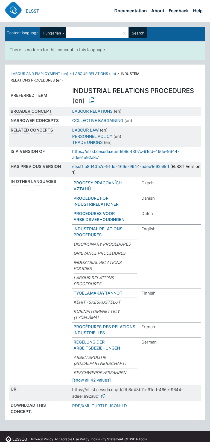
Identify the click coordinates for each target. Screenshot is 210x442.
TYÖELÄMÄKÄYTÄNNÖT (98, 293)
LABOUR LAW (85, 130)
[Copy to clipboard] (91, 100)
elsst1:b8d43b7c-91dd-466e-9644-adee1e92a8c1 (120, 166)
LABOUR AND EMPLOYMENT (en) (39, 73)
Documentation (130, 10)
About (157, 10)
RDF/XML (81, 405)
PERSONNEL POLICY (92, 136)
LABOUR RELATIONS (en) (94, 73)
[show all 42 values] (91, 380)
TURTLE (99, 405)
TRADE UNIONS (87, 142)
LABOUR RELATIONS (92, 111)
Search (138, 33)
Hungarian (52, 33)
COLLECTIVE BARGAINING (97, 120)
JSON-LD (118, 405)
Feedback (179, 10)
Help (198, 10)
